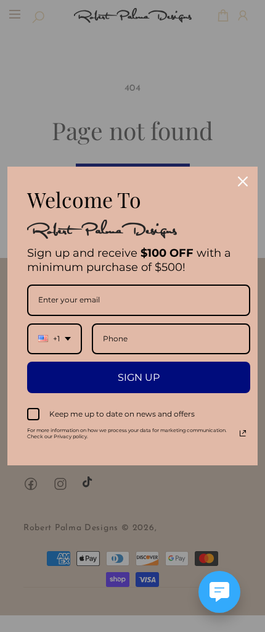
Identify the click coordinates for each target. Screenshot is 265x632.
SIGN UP (139, 377)
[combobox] (54, 338)
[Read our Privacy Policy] (242, 433)
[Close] (243, 181)
